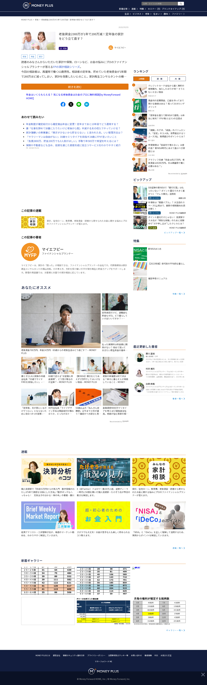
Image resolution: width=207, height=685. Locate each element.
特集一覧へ (178, 293)
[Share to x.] (70, 104)
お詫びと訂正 (166, 655)
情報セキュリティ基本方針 (74, 655)
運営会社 (56, 655)
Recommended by (116, 421)
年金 (32, 56)
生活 (127, 13)
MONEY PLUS (26, 19)
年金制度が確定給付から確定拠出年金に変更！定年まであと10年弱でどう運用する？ (72, 124)
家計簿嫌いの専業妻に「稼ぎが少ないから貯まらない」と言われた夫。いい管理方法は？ (74, 132)
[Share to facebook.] (63, 104)
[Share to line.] (78, 104)
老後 (147, 13)
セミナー (153, 8)
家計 (41, 56)
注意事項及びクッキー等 (118, 655)
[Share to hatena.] (86, 104)
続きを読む (75, 87)
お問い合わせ (136, 655)
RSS (156, 655)
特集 (142, 8)
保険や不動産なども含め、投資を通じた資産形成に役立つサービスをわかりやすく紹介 (73, 145)
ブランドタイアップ (173, 8)
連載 (134, 8)
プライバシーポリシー (96, 655)
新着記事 (123, 8)
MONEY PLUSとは (43, 655)
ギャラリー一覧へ (174, 630)
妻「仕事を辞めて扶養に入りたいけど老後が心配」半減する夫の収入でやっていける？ (73, 128)
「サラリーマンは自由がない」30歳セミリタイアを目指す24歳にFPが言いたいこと (71, 137)
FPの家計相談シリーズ (66, 67)
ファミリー (177, 13)
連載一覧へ (178, 548)
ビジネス (137, 13)
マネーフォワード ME (103, 661)
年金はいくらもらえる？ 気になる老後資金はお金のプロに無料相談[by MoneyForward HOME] (73, 96)
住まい (156, 13)
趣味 (166, 13)
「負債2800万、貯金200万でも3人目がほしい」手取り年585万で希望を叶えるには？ (72, 141)
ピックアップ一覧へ (173, 232)
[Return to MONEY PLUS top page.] (38, 5)
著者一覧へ (178, 398)
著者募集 (148, 655)
